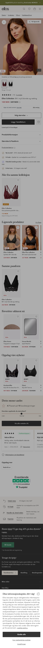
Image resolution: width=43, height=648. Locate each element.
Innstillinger (21, 644)
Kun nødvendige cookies (21, 640)
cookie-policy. (22, 628)
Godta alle (21, 634)
